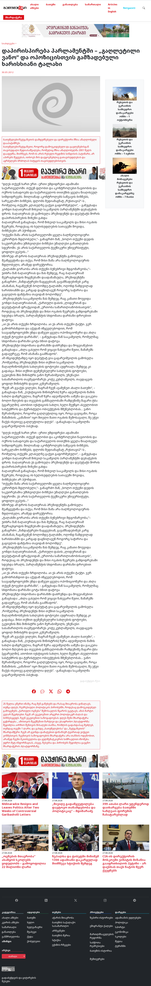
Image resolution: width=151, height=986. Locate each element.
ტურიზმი (120, 946)
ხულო (30, 922)
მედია (118, 941)
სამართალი (93, 4)
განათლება (70, 4)
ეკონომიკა (121, 931)
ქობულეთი (33, 941)
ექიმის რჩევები (61, 944)
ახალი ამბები (34, 6)
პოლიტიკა (121, 922)
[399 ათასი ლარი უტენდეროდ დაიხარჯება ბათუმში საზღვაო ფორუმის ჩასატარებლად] (125, 785)
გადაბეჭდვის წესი (90, 681)
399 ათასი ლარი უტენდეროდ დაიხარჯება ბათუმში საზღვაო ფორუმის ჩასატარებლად (125, 809)
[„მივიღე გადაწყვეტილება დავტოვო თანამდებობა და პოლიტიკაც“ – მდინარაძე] (75, 785)
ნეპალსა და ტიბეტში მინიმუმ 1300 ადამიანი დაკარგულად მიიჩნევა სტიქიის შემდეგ (75, 859)
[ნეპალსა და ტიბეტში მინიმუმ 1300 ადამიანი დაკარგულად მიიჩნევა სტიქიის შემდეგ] (75, 837)
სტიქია (56, 940)
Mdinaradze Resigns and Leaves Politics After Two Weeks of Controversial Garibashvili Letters (20, 809)
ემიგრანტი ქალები (101, 926)
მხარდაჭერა (13, 17)
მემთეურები (97, 959)
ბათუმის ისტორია (101, 950)
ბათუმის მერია (61, 935)
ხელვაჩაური (34, 927)
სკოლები (120, 936)
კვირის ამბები (10, 922)
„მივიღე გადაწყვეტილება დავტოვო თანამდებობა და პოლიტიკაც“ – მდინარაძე (73, 807)
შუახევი (31, 931)
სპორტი (120, 927)
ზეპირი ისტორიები (101, 917)
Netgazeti (129, 8)
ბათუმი (50, 4)
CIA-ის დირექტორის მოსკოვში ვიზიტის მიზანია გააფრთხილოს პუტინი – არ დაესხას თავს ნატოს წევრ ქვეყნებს (124, 863)
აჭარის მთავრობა (63, 917)
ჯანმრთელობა (11, 936)
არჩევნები (58, 930)
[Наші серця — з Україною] (15, 8)
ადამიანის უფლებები (128, 917)
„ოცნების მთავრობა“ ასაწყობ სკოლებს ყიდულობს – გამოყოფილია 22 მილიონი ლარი (24, 861)
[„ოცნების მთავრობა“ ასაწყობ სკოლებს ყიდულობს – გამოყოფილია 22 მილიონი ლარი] (25, 837)
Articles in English (112, 8)
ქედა (30, 936)
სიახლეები (8, 43)
